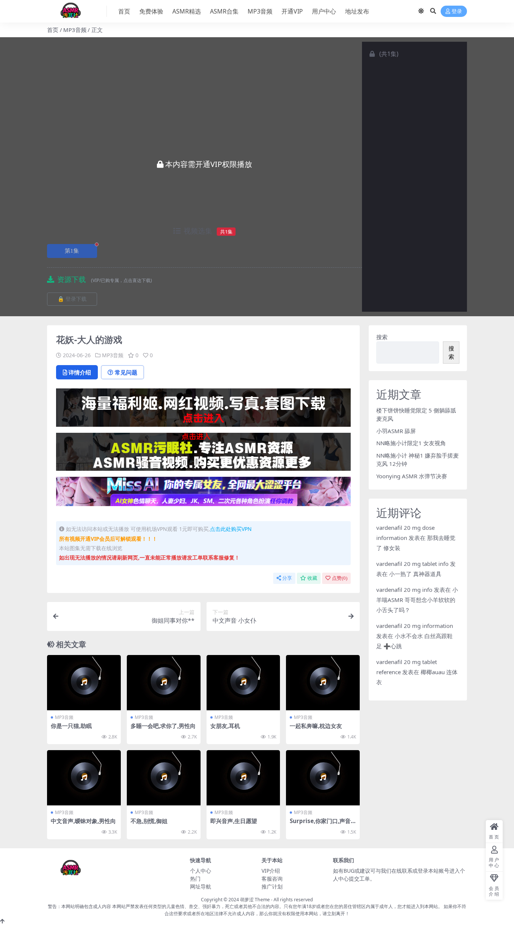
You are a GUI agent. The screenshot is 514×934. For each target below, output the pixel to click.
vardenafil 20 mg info (404, 589)
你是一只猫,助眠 (71, 725)
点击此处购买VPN (231, 528)
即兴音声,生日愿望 (233, 821)
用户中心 (324, 11)
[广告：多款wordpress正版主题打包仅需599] (203, 410)
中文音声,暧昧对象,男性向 (83, 821)
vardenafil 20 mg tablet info (412, 563)
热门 (195, 878)
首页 (124, 11)
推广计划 (272, 886)
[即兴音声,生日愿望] (243, 777)
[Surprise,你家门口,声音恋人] (323, 777)
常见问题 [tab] (126, 372)
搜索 (382, 337)
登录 (457, 11)
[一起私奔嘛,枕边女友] (323, 682)
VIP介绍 (271, 870)
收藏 (312, 578)
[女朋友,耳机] (243, 682)
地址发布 (357, 11)
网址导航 (200, 886)
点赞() (339, 578)
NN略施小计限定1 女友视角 (411, 443)
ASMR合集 (224, 11)
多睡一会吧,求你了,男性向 (163, 725)
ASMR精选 (186, 11)
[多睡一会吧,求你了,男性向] (164, 682)
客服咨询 (272, 878)
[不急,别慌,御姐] (164, 777)
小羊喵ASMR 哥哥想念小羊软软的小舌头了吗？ (417, 600)
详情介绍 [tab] (79, 372)
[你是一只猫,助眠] (84, 682)
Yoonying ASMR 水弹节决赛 (411, 476)
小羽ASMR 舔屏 (396, 431)
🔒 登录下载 (72, 299)
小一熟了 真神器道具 (415, 574)
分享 (287, 578)
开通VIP (292, 11)
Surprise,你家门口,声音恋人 (320, 824)
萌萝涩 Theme (255, 899)
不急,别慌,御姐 (149, 821)
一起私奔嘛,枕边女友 (316, 725)
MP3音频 (260, 11)
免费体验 (151, 11)
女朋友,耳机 (225, 725)
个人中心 (200, 870)
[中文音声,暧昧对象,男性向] (84, 777)
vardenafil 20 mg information (414, 625)
